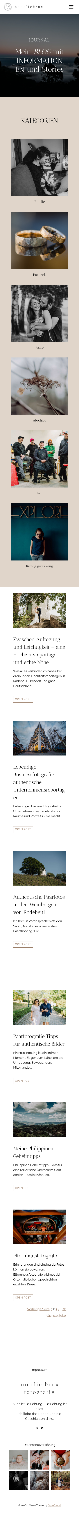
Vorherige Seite (38, 1309)
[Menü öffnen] (71, 7)
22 (64, 1309)
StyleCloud (54, 1505)
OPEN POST (23, 699)
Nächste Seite (56, 1315)
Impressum (39, 1369)
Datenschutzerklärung (39, 1445)
